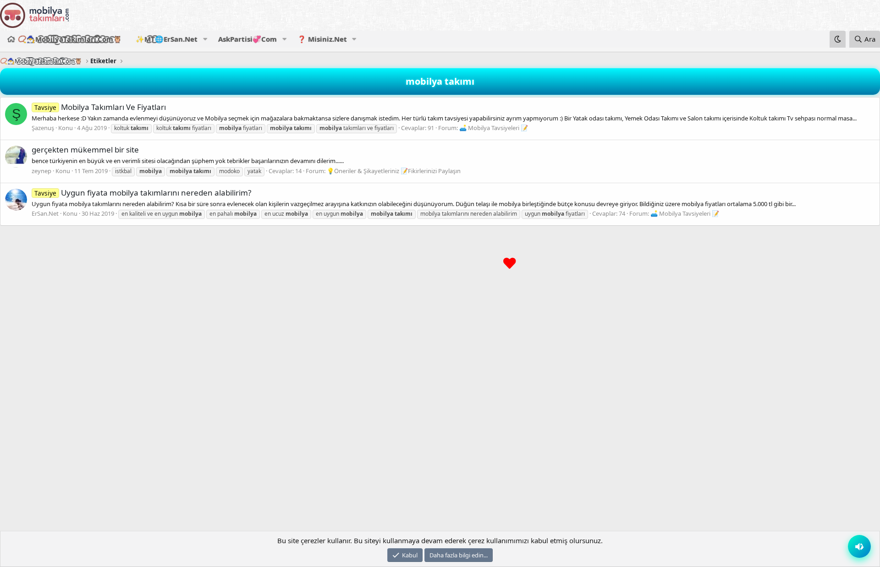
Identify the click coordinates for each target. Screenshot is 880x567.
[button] (204, 39)
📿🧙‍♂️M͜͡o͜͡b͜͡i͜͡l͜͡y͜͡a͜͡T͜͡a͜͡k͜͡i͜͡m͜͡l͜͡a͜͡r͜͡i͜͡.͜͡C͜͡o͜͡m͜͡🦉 (70, 39)
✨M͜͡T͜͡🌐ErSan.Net (167, 39)
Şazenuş (43, 128)
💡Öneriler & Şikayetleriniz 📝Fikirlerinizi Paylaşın (394, 171)
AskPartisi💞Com (247, 39)
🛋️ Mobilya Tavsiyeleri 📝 (493, 128)
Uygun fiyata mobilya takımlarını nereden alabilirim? (142, 192)
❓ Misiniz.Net (322, 39)
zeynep (41, 171)
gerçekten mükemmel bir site (85, 149)
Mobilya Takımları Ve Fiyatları (100, 107)
